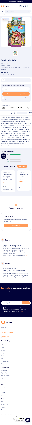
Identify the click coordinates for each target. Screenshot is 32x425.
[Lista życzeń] (23, 6)
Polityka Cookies (5, 361)
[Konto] (20, 6)
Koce (2, 401)
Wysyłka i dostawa (5, 375)
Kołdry (2, 395)
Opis (7, 113)
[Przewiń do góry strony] (2, 113)
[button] (15, 53)
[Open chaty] (27, 420)
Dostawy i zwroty (22, 113)
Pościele (3, 387)
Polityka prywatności (6, 364)
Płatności (3, 378)
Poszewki (3, 410)
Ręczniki (3, 392)
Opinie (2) (13, 113)
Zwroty (2, 381)
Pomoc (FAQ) (4, 353)
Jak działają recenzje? (9, 166)
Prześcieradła (4, 404)
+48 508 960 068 (5, 336)
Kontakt (3, 350)
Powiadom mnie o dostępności (16, 94)
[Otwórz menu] (2, 11)
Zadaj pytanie (16, 225)
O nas (2, 347)
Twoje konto (4, 370)
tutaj (26, 255)
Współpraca (4, 355)
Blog (2, 358)
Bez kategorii (10, 14)
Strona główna (4, 14)
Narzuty (3, 407)
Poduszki (3, 390)
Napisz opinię (22, 166)
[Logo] (5, 6)
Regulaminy (4, 373)
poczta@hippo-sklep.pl (7, 332)
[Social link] (1, 341)
